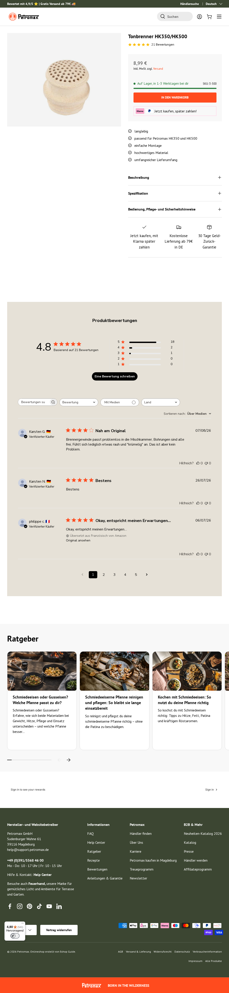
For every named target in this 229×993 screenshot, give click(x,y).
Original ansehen (78, 540)
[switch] (15, 935)
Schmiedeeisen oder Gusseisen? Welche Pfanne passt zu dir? (40, 699)
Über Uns (136, 842)
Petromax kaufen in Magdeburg (153, 860)
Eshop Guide (67, 951)
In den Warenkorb (175, 97)
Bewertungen (97, 869)
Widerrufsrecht (163, 951)
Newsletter (138, 878)
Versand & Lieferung (138, 951)
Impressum (195, 961)
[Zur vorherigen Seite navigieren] (82, 574)
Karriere (135, 851)
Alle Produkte (213, 961)
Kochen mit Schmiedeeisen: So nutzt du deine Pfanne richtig (184, 699)
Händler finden (141, 833)
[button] (209, 16)
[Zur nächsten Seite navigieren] (146, 574)
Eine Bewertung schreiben (115, 376)
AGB (120, 951)
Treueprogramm (141, 869)
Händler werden (196, 860)
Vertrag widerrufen (59, 930)
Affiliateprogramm (198, 869)
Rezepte (93, 860)
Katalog (190, 842)
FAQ (90, 833)
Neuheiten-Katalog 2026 (203, 833)
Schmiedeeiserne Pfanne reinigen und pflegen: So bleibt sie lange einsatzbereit (114, 702)
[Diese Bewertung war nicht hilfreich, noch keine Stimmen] (206, 463)
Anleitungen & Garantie (105, 878)
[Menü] (22, 924)
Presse (189, 851)
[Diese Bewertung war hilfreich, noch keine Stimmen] (197, 463)
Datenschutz (182, 951)
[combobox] (175, 16)
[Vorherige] (59, 760)
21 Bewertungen (162, 44)
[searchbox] (33, 402)
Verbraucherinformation (207, 951)
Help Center (96, 842)
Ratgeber (94, 851)
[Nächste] (68, 760)
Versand (158, 69)
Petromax (23, 951)
